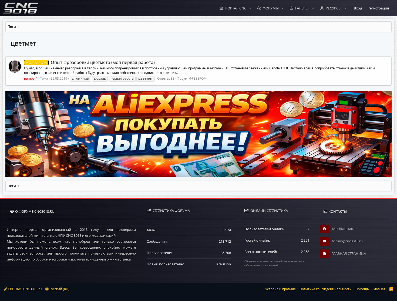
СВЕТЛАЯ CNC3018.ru (24, 289)
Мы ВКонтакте (343, 228)
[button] (250, 8)
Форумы (271, 8)
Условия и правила (280, 289)
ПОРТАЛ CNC (235, 8)
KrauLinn (223, 264)
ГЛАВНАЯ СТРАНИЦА (348, 253)
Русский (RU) (59, 289)
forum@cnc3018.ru (347, 241)
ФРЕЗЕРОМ (198, 78)
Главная (379, 289)
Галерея (302, 8)
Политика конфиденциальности (326, 289)
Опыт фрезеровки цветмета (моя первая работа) (89, 62)
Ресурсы (333, 8)
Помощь (362, 289)
